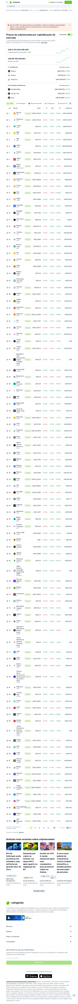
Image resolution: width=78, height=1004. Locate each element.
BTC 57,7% (58, 10)
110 (54, 828)
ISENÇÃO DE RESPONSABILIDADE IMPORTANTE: (21, 981)
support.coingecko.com (18, 29)
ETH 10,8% (65, 10)
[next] (59, 828)
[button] (39, 890)
